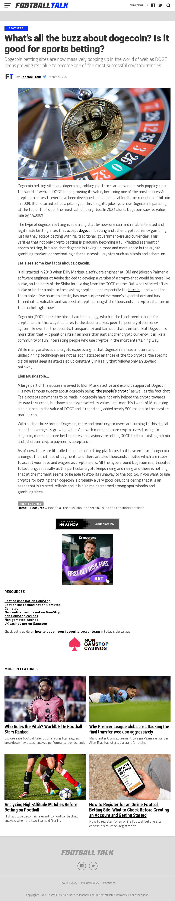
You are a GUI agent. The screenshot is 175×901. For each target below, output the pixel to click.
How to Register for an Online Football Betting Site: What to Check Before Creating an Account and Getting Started (129, 810)
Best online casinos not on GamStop (32, 604)
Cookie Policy (68, 882)
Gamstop (11, 608)
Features (37, 507)
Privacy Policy (90, 882)
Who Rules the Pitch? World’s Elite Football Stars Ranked (43, 729)
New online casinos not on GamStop (32, 612)
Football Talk (31, 76)
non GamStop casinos (21, 615)
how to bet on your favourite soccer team (67, 631)
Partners (109, 882)
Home (22, 507)
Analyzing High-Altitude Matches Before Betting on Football (40, 807)
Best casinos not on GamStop (27, 600)
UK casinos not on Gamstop (25, 623)
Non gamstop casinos (21, 619)
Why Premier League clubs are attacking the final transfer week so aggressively (129, 729)
